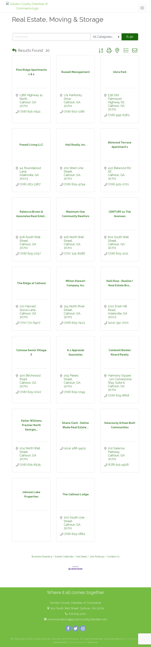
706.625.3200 (77, 613)
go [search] (131, 36)
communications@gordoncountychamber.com (77, 619)
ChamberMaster (77, 642)
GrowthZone (131, 638)
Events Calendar (64, 556)
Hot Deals (81, 556)
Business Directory (42, 556)
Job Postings (97, 556)
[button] (14, 50)
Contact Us (113, 556)
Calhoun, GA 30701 (77, 608)
